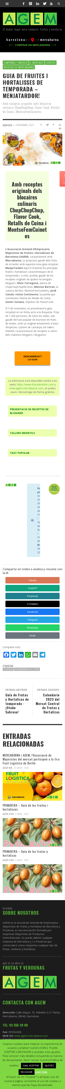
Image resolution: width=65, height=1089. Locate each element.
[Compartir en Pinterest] (53, 125)
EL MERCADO (36, 62)
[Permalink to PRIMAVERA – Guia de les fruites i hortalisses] (32, 832)
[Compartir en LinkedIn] (59, 125)
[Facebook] (23, 3)
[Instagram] (30, 3)
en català (8, 669)
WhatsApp (32, 627)
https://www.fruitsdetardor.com (35, 384)
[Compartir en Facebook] (41, 125)
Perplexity (32, 596)
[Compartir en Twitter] (47, 125)
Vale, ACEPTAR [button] (31, 1065)
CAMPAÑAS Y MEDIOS (15, 62)
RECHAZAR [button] (26, 1072)
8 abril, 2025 (22, 860)
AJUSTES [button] (49, 1065)
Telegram (32, 619)
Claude (32, 580)
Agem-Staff (8, 814)
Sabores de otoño (30, 669)
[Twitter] (44, 3)
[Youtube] (51, 3)
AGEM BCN (7, 767)
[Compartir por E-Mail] (59, 128)
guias (17, 669)
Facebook (32, 611)
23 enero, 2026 (21, 767)
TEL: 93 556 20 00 (15, 1025)
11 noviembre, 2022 (25, 125)
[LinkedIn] (37, 3)
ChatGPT (32, 588)
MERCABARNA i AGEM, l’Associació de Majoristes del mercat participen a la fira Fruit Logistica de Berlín (31, 759)
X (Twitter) (32, 604)
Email (32, 635)
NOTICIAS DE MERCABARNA (19, 67)
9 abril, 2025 (22, 814)
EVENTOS (51, 62)
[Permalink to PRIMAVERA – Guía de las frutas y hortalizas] (32, 878)
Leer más (41, 1072)
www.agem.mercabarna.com (26, 388)
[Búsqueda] (7, 3)
